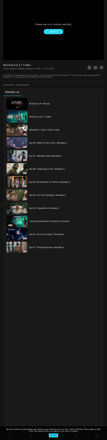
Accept (53, 435)
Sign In (53, 32)
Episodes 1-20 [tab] (12, 92)
